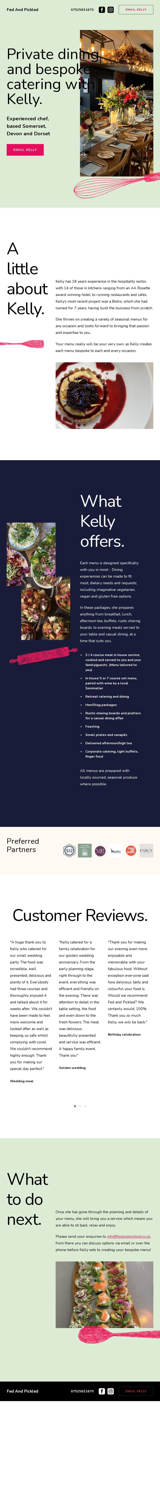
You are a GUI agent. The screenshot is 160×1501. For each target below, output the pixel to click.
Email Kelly (136, 10)
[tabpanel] (31, 994)
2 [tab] (80, 1206)
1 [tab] (75, 1206)
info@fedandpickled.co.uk (128, 1336)
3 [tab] (85, 1206)
